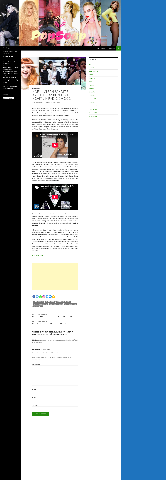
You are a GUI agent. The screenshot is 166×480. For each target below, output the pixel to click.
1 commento (56, 102)
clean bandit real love (63, 301)
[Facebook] (33, 296)
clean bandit (50, 301)
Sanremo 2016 (93, 99)
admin (48, 102)
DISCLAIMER (112, 48)
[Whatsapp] (40, 296)
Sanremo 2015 (93, 95)
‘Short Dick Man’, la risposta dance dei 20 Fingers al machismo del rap (10, 61)
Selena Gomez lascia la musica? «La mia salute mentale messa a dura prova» (10, 86)
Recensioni (92, 92)
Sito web (35, 405)
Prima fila (91, 85)
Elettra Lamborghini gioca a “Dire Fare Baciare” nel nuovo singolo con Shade (10, 67)
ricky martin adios (71, 304)
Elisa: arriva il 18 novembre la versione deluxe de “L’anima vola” (52, 316)
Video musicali (93, 109)
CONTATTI (104, 48)
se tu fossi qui (38, 306)
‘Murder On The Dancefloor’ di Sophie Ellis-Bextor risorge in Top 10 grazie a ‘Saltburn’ (10, 73)
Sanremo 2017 (93, 102)
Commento (36, 364)
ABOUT (97, 48)
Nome (34, 389)
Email (34, 397)
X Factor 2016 (93, 116)
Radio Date (36, 88)
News (90, 81)
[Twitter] (37, 296)
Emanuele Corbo (37, 255)
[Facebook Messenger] (50, 296)
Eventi (91, 74)
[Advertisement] (55, 276)
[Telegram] (47, 296)
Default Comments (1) (38, 353)
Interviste (92, 78)
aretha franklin (39, 301)
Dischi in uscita (93, 71)
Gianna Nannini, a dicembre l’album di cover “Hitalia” (49, 323)
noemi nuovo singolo (40, 304)
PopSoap (6, 48)
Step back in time (94, 106)
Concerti (91, 68)
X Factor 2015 (93, 113)
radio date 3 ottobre (56, 304)
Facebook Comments (52, 353)
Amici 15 (91, 64)
